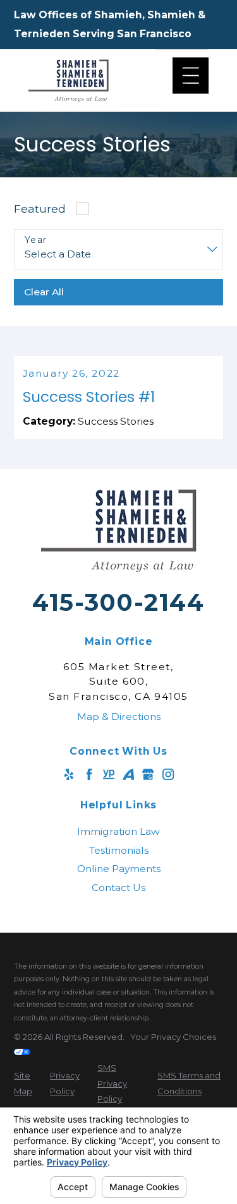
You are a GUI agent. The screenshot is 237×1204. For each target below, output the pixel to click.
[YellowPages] (108, 774)
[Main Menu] (191, 75)
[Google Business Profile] (148, 774)
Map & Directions (119, 717)
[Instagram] (168, 774)
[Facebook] (89, 774)
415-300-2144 (118, 602)
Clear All (44, 292)
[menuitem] (118, 831)
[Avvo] (128, 774)
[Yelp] (69, 774)
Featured (40, 208)
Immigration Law (118, 831)
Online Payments (119, 869)
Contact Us (118, 888)
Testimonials (119, 850)
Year (36, 240)
